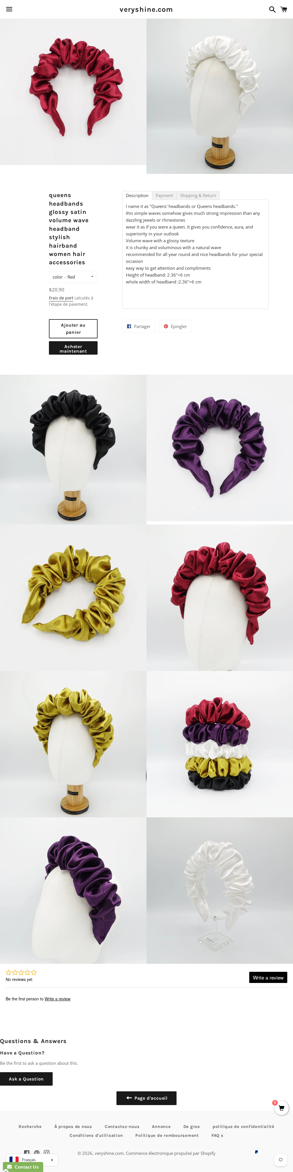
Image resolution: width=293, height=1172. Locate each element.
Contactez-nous (122, 1126)
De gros (191, 1126)
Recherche (30, 1126)
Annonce (161, 1126)
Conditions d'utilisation (96, 1135)
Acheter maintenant (73, 349)
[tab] (137, 195)
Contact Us (25, 1167)
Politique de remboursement (167, 1135)
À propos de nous (73, 1126)
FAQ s (217, 1135)
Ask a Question (26, 1079)
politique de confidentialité (243, 1126)
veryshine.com (146, 9)
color (58, 277)
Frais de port (61, 298)
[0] (281, 1108)
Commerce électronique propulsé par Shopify (170, 1153)
